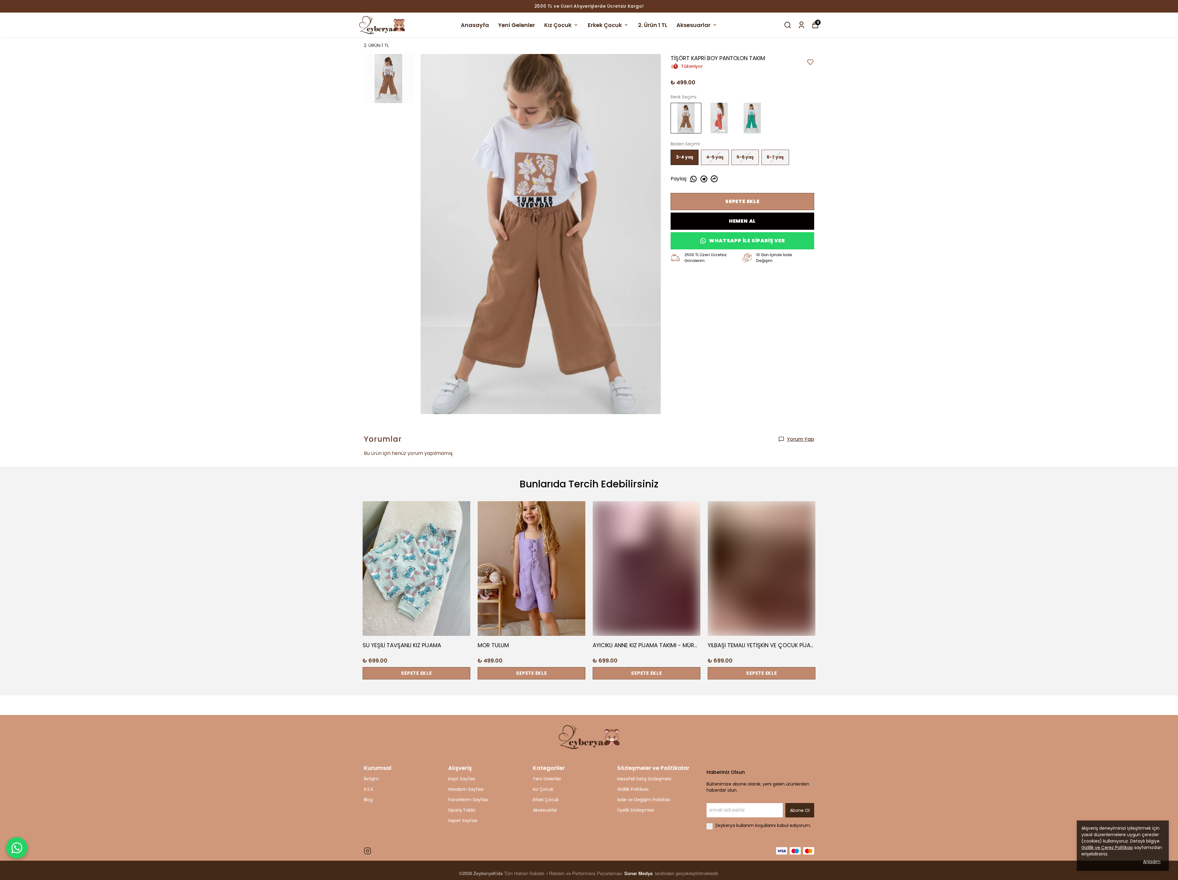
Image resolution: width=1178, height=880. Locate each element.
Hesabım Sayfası (465, 789)
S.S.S (368, 789)
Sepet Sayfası (462, 820)
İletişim (371, 779)
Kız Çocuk (558, 25)
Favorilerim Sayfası (468, 800)
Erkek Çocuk (605, 25)
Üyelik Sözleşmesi (635, 810)
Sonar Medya (639, 873)
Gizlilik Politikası (633, 789)
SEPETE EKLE (742, 201)
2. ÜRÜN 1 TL (376, 45)
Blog (368, 800)
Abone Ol (800, 810)
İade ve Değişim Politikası (643, 800)
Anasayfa (475, 25)
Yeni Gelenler (516, 25)
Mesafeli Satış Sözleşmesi (644, 779)
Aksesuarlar (693, 25)
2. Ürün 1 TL (652, 25)
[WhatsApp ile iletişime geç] (17, 848)
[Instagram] (367, 851)
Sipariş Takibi (461, 810)
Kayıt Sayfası (461, 779)
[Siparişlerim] (801, 25)
